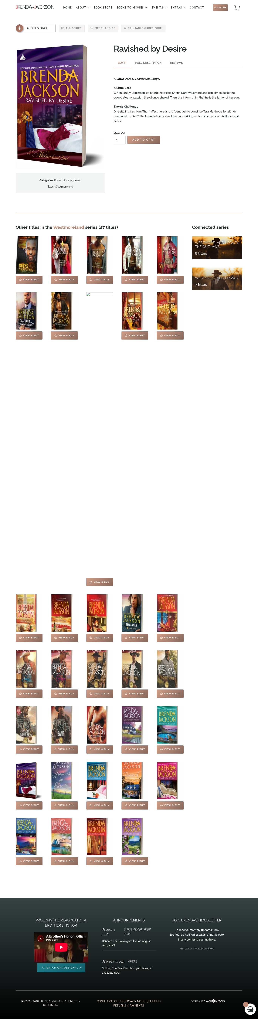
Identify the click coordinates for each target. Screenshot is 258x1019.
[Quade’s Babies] (170, 255)
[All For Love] (64, 836)
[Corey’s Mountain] (29, 255)
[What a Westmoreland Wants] (170, 311)
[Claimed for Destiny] (170, 780)
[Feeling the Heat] (99, 613)
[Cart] (237, 7)
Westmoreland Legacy (217, 278)
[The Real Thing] (134, 669)
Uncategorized (72, 180)
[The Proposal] (64, 613)
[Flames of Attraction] (134, 780)
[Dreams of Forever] (134, 836)
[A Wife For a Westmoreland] (29, 613)
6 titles (201, 253)
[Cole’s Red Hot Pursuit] (134, 255)
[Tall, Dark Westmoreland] (29, 311)
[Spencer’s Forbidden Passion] (64, 255)
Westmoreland (64, 186)
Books (58, 180)
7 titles (201, 284)
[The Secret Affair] (170, 669)
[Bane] (64, 725)
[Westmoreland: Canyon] (64, 669)
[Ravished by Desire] (29, 780)
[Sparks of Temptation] (29, 836)
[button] (88, 7)
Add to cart (143, 139)
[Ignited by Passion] (99, 780)
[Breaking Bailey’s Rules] (29, 725)
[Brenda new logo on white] (35, 7)
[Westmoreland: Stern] (99, 669)
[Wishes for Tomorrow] (134, 725)
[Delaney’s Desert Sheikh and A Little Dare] (99, 725)
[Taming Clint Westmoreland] (99, 255)
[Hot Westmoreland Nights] (134, 311)
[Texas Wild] (134, 613)
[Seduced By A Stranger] (99, 434)
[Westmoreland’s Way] (64, 311)
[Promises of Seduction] (170, 725)
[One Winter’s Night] (170, 613)
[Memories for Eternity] (64, 780)
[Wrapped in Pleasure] (99, 836)
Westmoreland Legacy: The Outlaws (217, 245)
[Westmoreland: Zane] (29, 669)
